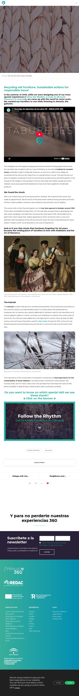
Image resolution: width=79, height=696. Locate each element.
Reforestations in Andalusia (14, 626)
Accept (70, 682)
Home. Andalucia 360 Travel (14, 611)
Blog (7, 631)
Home (4, 76)
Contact (8, 636)
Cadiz (31, 621)
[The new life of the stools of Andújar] (29, 483)
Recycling (48, 450)
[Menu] (76, 3)
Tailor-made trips (34, 631)
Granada (31, 611)
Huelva (31, 626)
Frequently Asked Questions (14, 638)
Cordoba (32, 616)
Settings (58, 682)
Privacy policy (56, 616)
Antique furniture (33, 450)
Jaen (30, 628)
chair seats (42, 321)
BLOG (7, 641)
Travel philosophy (11, 628)
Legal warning (57, 614)
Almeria (31, 624)
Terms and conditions (59, 611)
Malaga (31, 619)
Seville (31, 614)
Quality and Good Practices (14, 633)
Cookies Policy (57, 619)
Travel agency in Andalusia (14, 616)
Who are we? (9, 614)
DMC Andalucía (10, 619)
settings (17, 688)
